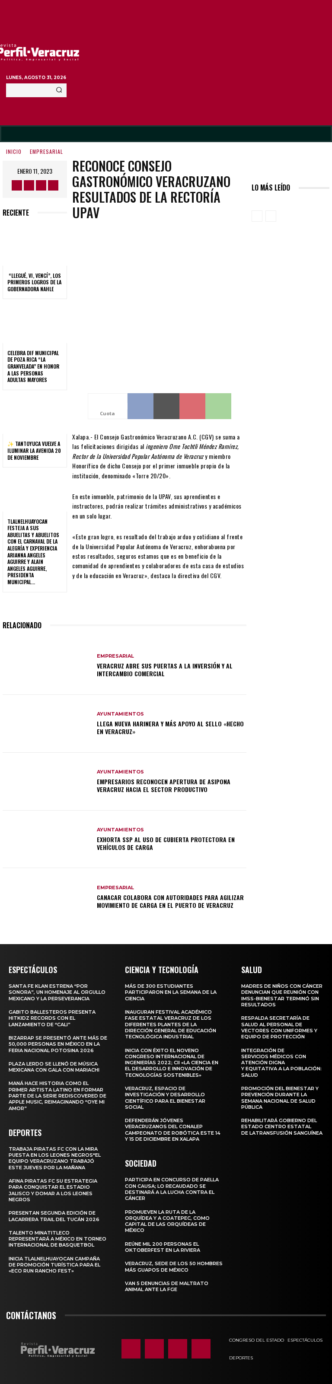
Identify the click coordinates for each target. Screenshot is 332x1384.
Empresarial (46, 151)
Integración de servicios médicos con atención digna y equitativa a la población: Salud (281, 1062)
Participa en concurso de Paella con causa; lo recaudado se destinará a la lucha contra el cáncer (172, 1189)
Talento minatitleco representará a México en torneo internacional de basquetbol (57, 1239)
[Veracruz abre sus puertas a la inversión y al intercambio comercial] (46, 666)
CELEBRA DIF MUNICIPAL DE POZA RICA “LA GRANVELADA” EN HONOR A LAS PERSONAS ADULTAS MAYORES (33, 366)
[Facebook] (17, 185)
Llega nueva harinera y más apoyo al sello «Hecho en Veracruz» (170, 727)
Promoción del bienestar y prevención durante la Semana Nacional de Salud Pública (280, 1097)
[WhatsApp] (218, 406)
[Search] (59, 90)
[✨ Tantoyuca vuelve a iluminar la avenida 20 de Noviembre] (35, 414)
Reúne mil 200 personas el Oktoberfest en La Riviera (162, 1247)
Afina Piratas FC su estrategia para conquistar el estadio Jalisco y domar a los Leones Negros (53, 1190)
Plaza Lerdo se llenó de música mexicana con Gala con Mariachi (54, 1067)
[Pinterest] (192, 406)
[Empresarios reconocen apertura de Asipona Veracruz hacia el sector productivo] (46, 781)
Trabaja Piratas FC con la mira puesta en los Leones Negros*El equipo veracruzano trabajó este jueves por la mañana (55, 1158)
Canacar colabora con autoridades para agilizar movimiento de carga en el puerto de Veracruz (170, 901)
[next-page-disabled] (270, 216)
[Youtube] (53, 185)
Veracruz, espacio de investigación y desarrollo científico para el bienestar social (165, 1097)
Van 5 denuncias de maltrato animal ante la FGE (166, 1286)
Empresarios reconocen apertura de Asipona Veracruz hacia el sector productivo (163, 785)
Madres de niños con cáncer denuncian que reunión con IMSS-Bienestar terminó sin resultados (281, 995)
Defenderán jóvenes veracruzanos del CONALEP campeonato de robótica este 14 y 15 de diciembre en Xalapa (172, 1129)
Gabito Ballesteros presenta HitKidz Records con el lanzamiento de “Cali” (52, 1018)
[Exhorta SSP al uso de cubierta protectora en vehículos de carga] (46, 839)
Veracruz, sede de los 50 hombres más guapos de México (174, 1266)
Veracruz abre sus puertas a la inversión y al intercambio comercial (165, 669)
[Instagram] (29, 185)
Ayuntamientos (120, 714)
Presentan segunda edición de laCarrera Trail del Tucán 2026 (54, 1216)
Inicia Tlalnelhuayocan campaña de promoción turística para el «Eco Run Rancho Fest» (54, 1265)
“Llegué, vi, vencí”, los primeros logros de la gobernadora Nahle (34, 282)
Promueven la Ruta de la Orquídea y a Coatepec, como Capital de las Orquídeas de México (167, 1221)
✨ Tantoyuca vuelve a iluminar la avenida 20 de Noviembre (34, 450)
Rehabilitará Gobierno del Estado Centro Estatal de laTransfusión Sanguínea (281, 1126)
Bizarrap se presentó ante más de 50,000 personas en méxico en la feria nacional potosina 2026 (58, 1044)
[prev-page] (257, 216)
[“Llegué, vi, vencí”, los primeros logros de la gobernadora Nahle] (35, 246)
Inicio (14, 151)
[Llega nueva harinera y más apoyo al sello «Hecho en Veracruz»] (46, 723)
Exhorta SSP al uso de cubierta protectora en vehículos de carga (166, 843)
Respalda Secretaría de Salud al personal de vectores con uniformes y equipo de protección (279, 1027)
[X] (41, 185)
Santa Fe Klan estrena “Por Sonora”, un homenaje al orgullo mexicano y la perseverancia (57, 992)
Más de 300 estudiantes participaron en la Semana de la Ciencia (171, 992)
